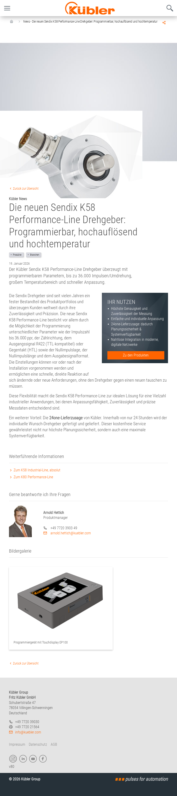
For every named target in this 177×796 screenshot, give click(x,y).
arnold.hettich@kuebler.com (70, 533)
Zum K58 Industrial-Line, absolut (36, 470)
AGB (54, 744)
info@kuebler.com (28, 732)
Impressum (17, 744)
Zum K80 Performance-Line (33, 477)
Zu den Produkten (136, 355)
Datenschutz (38, 744)
